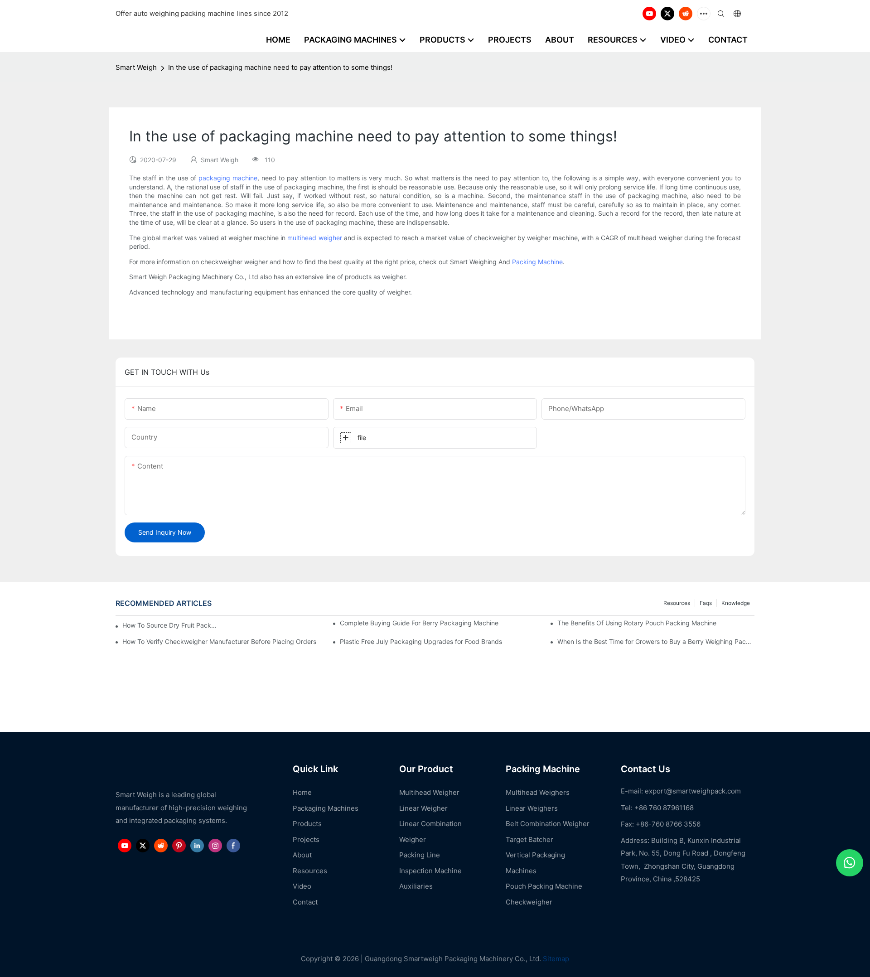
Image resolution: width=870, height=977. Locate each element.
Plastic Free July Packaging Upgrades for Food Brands (421, 641)
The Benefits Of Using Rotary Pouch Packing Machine (636, 623)
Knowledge (735, 603)
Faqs (706, 603)
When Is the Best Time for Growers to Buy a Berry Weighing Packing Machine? (655, 641)
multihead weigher (314, 238)
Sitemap (555, 958)
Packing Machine (537, 262)
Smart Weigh (136, 67)
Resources (676, 603)
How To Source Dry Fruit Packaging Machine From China (170, 625)
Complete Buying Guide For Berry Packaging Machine (419, 623)
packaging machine (227, 178)
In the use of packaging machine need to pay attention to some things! (280, 67)
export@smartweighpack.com (693, 791)
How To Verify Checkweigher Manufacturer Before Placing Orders (219, 641)
